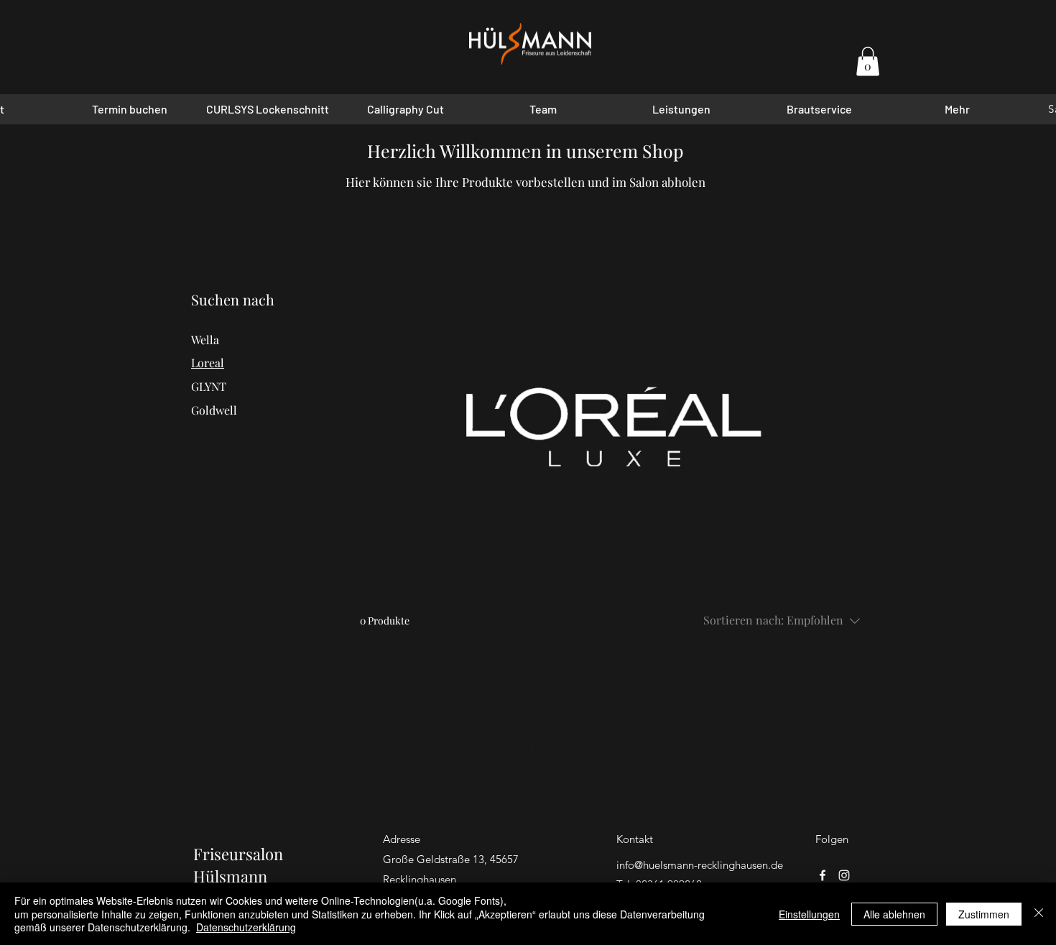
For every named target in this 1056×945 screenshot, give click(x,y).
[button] (868, 61)
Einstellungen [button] (809, 914)
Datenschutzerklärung (246, 927)
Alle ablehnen (894, 914)
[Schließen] (1038, 914)
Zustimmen (983, 914)
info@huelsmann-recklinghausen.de (699, 865)
